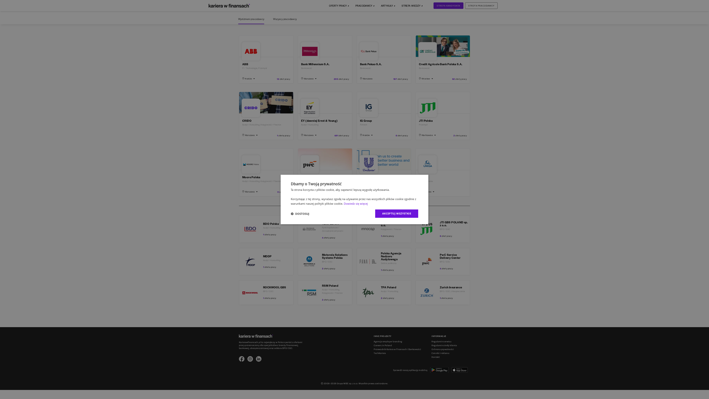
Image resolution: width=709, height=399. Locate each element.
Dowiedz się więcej (356, 203)
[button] (300, 214)
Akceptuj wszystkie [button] (396, 213)
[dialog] (354, 199)
